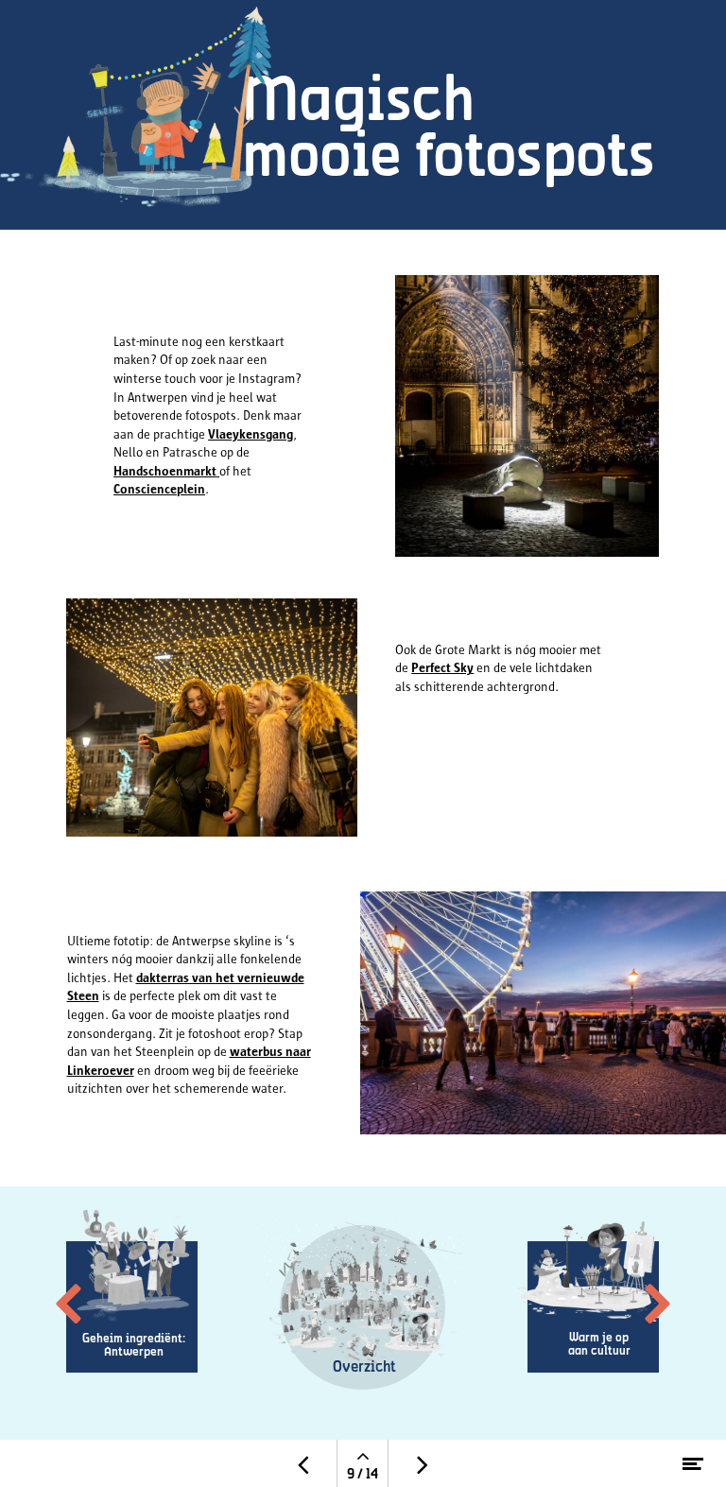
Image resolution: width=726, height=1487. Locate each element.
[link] (363, 1304)
